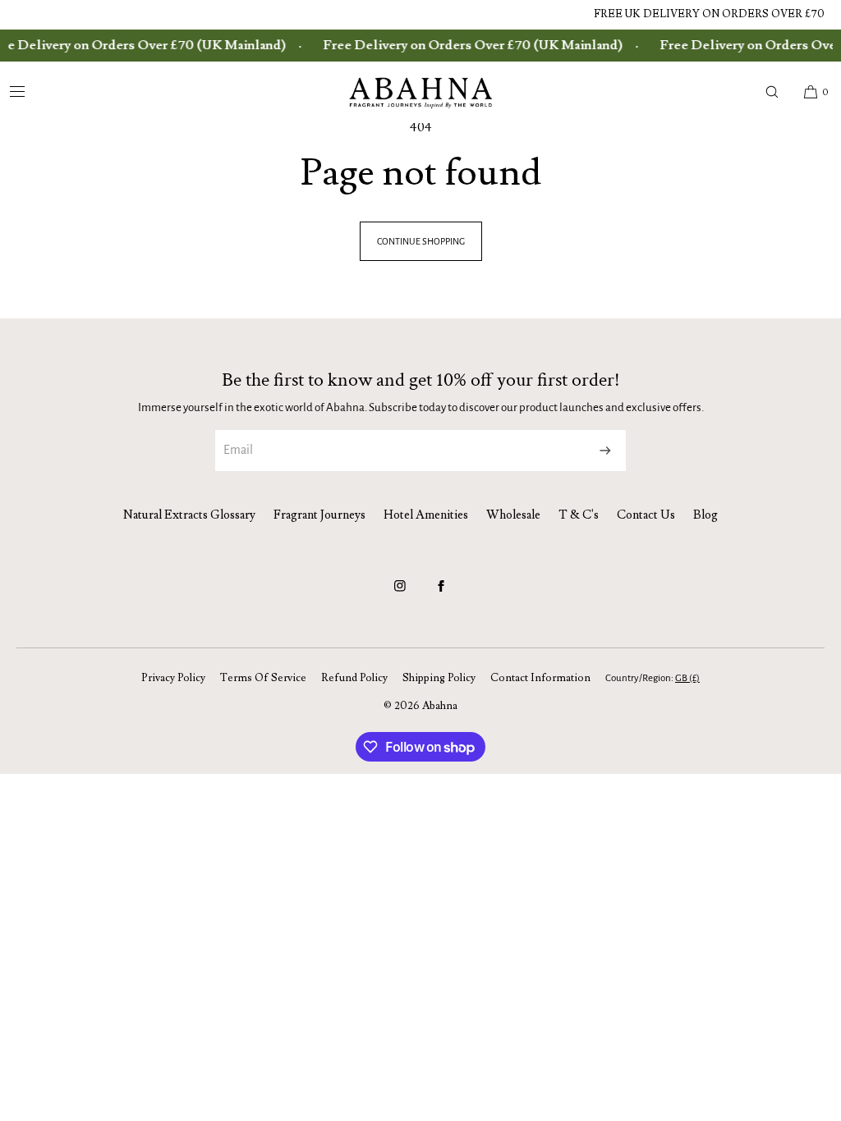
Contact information (540, 677)
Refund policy (354, 677)
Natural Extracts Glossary (189, 515)
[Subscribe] (605, 450)
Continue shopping (421, 241)
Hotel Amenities (426, 515)
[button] (772, 92)
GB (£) (687, 678)
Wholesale (513, 515)
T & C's (578, 515)
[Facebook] (441, 593)
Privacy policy (173, 677)
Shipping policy (439, 677)
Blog (705, 515)
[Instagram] (400, 593)
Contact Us (646, 515)
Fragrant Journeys (319, 515)
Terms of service (263, 677)
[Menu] (30, 92)
